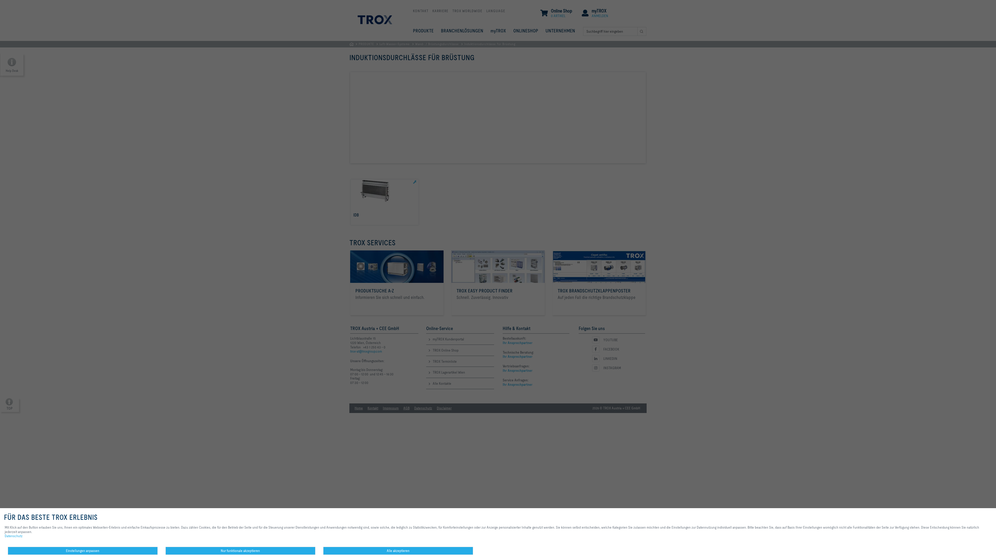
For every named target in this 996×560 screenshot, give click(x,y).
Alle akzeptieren (398, 551)
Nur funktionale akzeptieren (240, 551)
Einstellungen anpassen (82, 551)
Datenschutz (14, 536)
